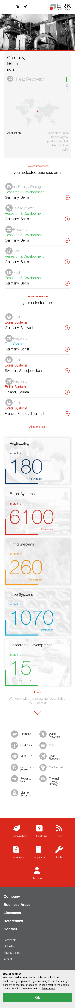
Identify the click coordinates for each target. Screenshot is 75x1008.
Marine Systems (25, 794)
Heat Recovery (54, 757)
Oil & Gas (26, 745)
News (59, 836)
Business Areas (17, 905)
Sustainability (20, 836)
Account (37, 878)
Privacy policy (12, 953)
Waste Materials (54, 735)
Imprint (8, 959)
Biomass (25, 734)
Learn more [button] (48, 988)
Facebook (10, 940)
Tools (59, 857)
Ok (37, 998)
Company (12, 897)
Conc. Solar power (27, 769)
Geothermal (56, 767)
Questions (41, 836)
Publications (19, 857)
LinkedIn (9, 946)
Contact (10, 929)
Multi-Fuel (26, 756)
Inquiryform (40, 857)
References (13, 921)
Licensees (12, 913)
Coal (52, 745)
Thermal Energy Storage (54, 781)
